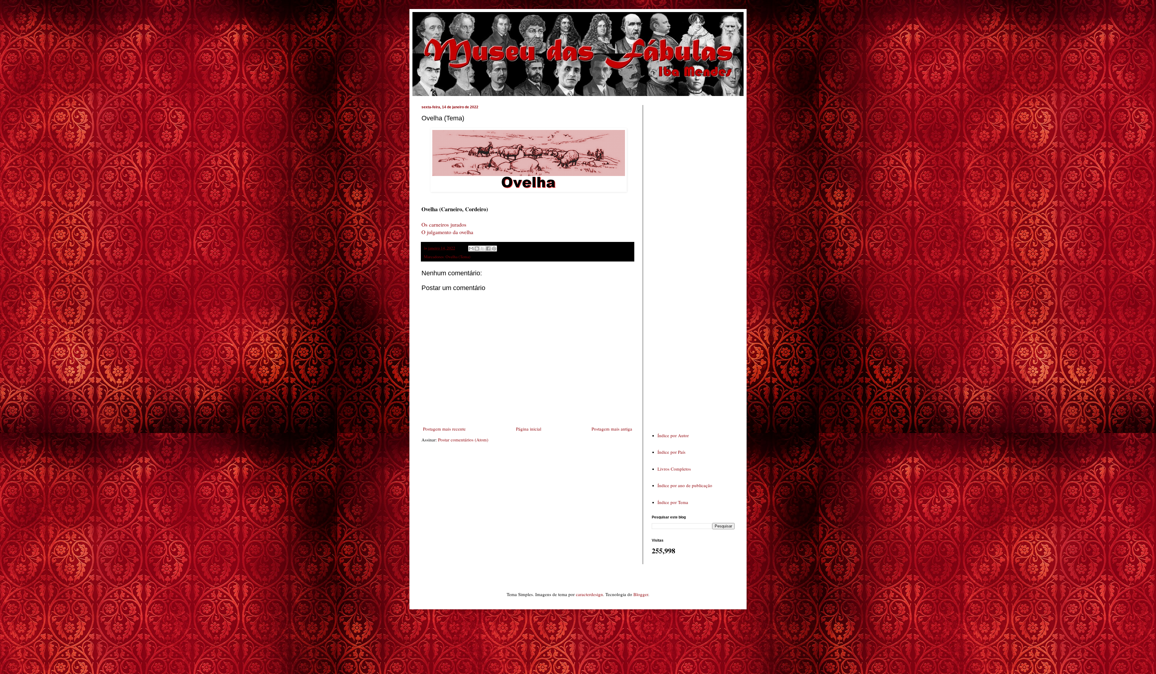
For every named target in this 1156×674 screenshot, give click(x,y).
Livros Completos (674, 469)
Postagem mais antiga (612, 429)
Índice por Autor (673, 435)
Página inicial (528, 429)
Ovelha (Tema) (458, 256)
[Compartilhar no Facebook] (488, 249)
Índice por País (671, 452)
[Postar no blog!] (477, 249)
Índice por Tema (672, 502)
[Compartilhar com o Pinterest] (494, 249)
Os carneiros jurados (443, 224)
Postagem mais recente (444, 429)
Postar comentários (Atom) (463, 440)
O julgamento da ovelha (447, 232)
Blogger (640, 594)
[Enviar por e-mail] (471, 249)
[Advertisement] (697, 263)
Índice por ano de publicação (684, 485)
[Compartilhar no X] (483, 249)
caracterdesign (589, 594)
